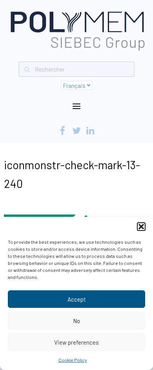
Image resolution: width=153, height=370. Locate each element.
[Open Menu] (76, 107)
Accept (76, 299)
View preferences (76, 342)
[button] (141, 227)
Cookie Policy (72, 360)
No (76, 320)
